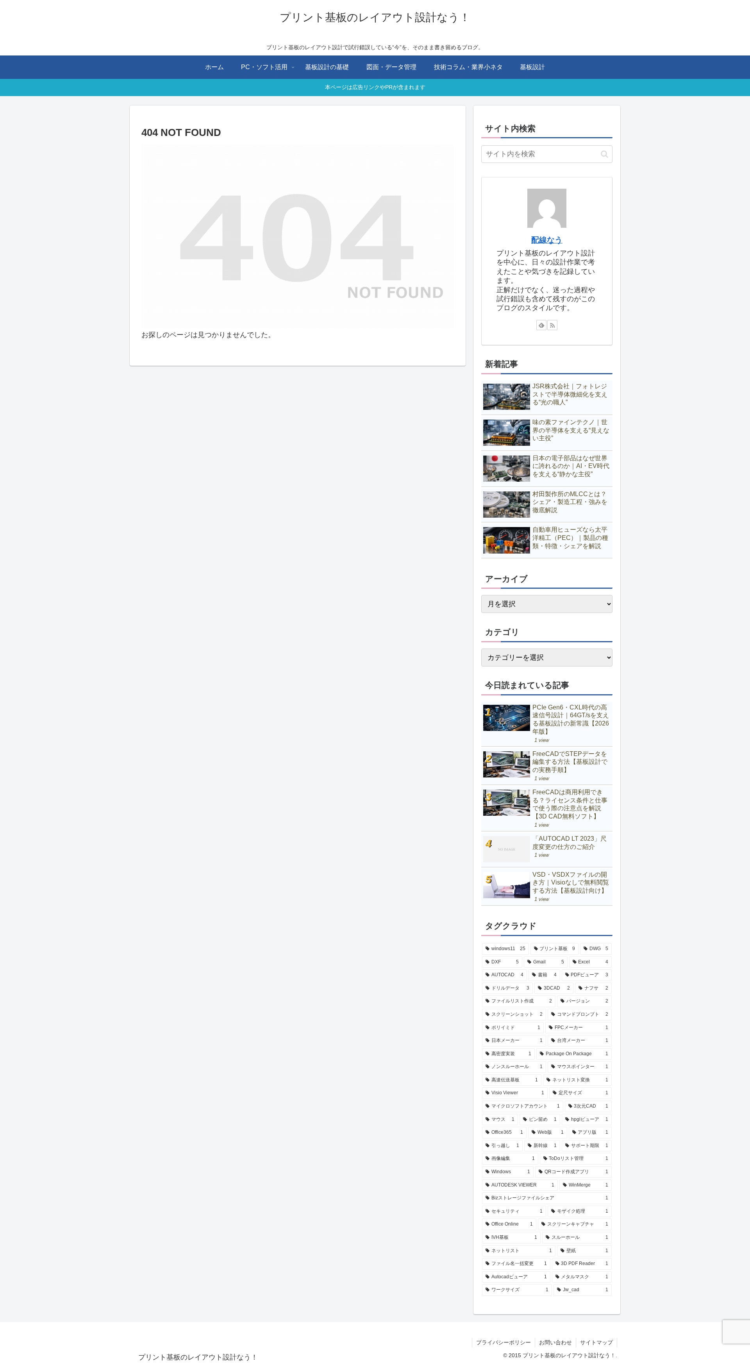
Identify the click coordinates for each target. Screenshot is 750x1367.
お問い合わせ (555, 1342)
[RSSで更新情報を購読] (552, 325)
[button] (604, 154)
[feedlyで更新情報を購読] (541, 325)
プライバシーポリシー (503, 1342)
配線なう (546, 240)
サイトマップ (596, 1342)
